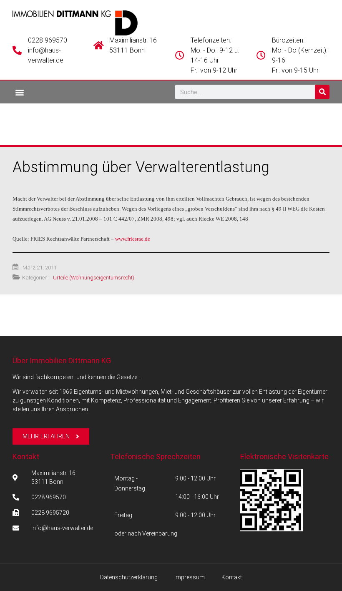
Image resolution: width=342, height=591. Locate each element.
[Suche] (322, 92)
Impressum (189, 577)
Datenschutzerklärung (129, 577)
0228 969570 (47, 40)
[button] (19, 92)
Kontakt (26, 456)
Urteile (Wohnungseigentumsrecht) (93, 277)
